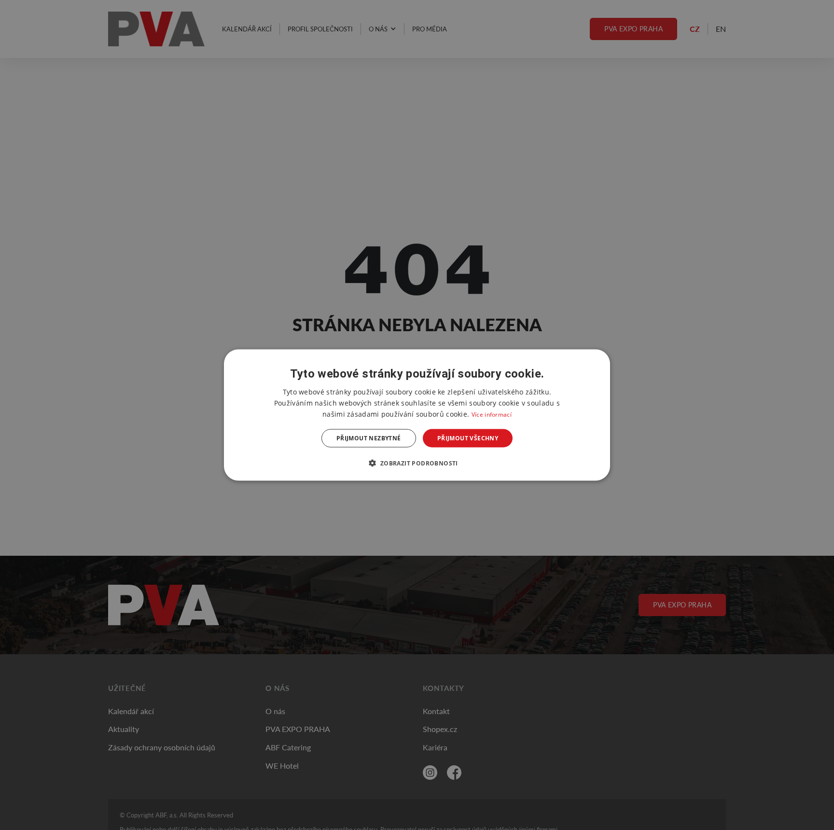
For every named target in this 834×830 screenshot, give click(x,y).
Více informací (492, 414)
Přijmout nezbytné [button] (368, 438)
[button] (417, 463)
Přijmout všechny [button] (467, 438)
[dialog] (417, 415)
